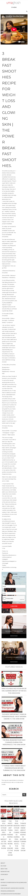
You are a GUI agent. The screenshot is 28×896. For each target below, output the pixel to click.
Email (4, 590)
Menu (15, 7)
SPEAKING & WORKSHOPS (8, 891)
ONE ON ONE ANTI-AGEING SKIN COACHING (12, 888)
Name (4, 583)
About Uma (4, 868)
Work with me (5, 871)
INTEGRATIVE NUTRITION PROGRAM (11, 893)
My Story (3, 866)
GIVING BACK (4, 874)
